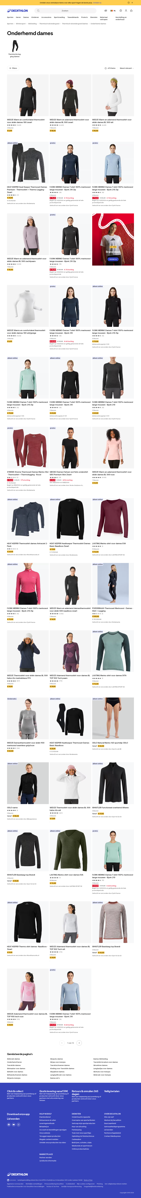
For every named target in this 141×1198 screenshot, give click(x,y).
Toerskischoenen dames (60, 1065)
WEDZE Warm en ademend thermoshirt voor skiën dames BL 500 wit (112, 121)
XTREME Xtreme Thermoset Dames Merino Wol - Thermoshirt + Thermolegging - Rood (27, 473)
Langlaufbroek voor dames (60, 1075)
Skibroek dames (13, 1059)
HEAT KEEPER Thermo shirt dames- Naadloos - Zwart (27, 947)
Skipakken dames (57, 1072)
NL (115, 11)
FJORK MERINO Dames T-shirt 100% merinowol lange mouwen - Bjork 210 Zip (70, 188)
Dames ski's (55, 1078)
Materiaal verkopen (104, 18)
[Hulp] (120, 10)
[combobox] (127, 68)
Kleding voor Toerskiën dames (62, 1068)
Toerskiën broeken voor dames (105, 1062)
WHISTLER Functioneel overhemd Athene (110, 807)
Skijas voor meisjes (58, 1062)
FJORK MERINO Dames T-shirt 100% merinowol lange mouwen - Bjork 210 (70, 331)
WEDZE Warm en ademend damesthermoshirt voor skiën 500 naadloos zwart (70, 609)
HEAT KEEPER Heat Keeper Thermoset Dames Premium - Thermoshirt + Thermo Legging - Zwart (27, 189)
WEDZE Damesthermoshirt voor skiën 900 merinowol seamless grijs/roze (25, 744)
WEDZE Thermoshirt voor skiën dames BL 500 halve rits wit (70, 808)
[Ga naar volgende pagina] (79, 1043)
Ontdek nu (113, 259)
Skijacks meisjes (13, 1078)
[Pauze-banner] (128, 2)
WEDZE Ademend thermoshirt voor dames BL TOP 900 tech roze (27, 1015)
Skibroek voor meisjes (102, 1075)
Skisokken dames (100, 1065)
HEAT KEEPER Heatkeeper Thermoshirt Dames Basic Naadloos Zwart (70, 544)
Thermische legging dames (14, 55)
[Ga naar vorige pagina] (62, 1043)
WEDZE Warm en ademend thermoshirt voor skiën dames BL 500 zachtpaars (26, 260)
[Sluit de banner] (132, 2)
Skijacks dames (56, 1059)
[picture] (28, 95)
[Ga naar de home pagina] (17, 10)
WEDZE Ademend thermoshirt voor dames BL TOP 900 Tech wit (70, 947)
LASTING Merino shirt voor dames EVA (109, 543)
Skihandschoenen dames (17, 1075)
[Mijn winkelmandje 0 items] (131, 10)
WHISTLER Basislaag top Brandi (21, 875)
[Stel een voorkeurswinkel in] (105, 10)
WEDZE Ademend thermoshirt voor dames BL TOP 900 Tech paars (70, 676)
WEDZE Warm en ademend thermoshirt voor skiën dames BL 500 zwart (69, 121)
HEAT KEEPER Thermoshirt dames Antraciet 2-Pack (27, 544)
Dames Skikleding (100, 1059)
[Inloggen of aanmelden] (126, 10)
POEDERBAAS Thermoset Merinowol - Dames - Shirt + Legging (112, 609)
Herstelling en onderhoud (121, 18)
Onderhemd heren (14, 1062)
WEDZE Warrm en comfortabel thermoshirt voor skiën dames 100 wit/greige (26, 331)
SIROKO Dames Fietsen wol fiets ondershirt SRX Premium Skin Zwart (69, 473)
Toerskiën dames (14, 1065)
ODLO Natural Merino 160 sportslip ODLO (110, 743)
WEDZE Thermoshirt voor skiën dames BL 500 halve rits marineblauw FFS (27, 676)
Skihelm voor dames (15, 1072)
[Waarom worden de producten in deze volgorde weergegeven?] (106, 68)
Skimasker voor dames (16, 1068)
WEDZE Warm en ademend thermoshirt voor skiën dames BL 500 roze (112, 473)
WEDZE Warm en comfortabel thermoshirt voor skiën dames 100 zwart (26, 121)
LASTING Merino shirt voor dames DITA (109, 675)
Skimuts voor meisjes (101, 1072)
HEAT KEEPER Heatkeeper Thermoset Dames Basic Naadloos (69, 744)
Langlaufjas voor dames (102, 1068)
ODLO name (12, 807)
